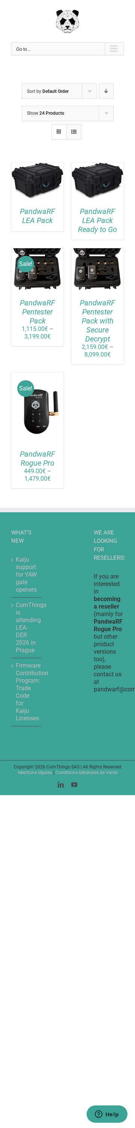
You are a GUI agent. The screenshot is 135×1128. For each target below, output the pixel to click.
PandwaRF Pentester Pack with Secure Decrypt (97, 320)
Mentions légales (35, 772)
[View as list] (73, 131)
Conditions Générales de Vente (86, 772)
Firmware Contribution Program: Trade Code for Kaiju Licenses (27, 692)
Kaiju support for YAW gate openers (26, 574)
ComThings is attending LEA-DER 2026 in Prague (27, 627)
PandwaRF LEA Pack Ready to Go (97, 220)
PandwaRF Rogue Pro (37, 458)
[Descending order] (106, 91)
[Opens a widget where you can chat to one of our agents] (107, 1114)
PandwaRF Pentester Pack (37, 311)
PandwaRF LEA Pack (37, 216)
